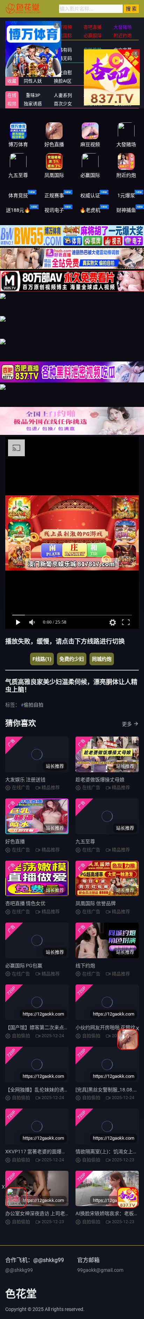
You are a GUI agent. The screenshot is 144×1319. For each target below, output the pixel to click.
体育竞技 (18, 195)
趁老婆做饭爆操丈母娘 (99, 779)
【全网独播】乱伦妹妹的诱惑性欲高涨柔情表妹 (56, 1089)
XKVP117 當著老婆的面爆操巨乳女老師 (48, 1151)
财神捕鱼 (126, 210)
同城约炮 (101, 659)
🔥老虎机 (90, 210)
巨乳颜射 (123, 103)
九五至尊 (85, 841)
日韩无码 (63, 58)
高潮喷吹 (93, 103)
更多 (127, 724)
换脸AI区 (63, 81)
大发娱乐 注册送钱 (25, 779)
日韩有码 (63, 49)
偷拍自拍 (33, 705)
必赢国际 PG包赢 (23, 965)
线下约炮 (85, 965)
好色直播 (15, 841)
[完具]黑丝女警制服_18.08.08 (107, 1089)
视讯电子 (54, 210)
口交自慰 (63, 72)
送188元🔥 (18, 210)
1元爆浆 (126, 195)
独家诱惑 (33, 103)
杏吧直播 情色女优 (25, 903)
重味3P (33, 95)
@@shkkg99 (19, 1270)
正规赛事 (54, 195)
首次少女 (63, 103)
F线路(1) (42, 659)
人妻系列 (63, 95)
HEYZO (122, 95)
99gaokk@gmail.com (100, 1270)
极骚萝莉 (93, 95)
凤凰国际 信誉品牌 (95, 903)
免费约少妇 (71, 659)
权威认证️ (90, 195)
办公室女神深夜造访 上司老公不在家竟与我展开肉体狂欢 (67, 1213)
